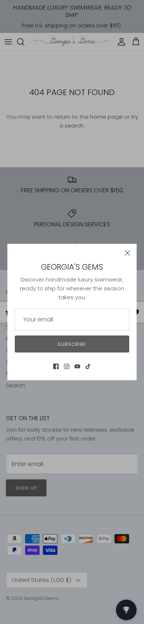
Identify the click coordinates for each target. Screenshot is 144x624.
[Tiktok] (88, 366)
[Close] (127, 253)
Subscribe (72, 344)
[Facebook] (56, 366)
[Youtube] (77, 366)
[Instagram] (66, 366)
